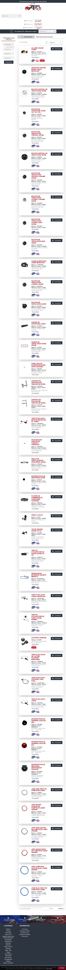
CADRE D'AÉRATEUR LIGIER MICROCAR (38, 262)
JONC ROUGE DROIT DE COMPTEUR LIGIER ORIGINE (39, 850)
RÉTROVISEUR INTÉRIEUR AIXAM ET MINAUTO (39, 575)
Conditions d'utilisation (24, 934)
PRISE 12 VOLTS (37, 515)
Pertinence (55, 42)
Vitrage (8, 952)
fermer (62, 968)
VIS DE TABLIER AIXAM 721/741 (37, 530)
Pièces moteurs (8, 946)
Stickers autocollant (8, 963)
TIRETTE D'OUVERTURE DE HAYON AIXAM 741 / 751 (38, 552)
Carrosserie (8, 932)
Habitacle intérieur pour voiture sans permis (8, 936)
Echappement (8, 941)
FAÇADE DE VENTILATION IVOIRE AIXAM (38, 343)
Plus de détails (35, 57)
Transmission (8, 939)
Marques (8, 961)
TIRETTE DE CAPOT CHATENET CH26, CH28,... (38, 679)
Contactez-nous (25, 932)
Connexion (58, 49)
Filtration (8, 929)
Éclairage (8, 948)
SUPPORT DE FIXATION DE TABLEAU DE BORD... (38, 401)
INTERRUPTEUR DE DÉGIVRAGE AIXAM (38, 477)
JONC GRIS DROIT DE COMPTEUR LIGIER (39, 790)
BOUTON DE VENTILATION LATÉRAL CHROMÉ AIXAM (38, 198)
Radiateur (8, 945)
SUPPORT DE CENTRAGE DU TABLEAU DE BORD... (38, 382)
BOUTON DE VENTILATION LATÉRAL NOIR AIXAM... (36, 221)
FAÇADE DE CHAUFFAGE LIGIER (38, 323)
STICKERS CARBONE (38, 638)
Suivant (61, 909)
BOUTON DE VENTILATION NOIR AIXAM (38, 241)
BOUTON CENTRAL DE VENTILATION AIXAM (39, 90)
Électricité (8, 943)
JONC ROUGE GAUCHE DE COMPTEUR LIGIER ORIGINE (38, 807)
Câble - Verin (8, 950)
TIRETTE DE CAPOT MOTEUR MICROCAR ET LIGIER (38, 420)
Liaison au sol (8, 934)
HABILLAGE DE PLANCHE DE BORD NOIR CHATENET (38, 365)
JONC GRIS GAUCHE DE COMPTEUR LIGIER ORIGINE (39, 829)
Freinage (8, 931)
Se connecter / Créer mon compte (26, 31)
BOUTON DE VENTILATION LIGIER (38, 303)
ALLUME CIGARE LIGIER (37, 49)
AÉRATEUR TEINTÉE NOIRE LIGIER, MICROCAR (38, 69)
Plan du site (25, 936)
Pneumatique (8, 954)
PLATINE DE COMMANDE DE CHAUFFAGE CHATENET (36, 498)
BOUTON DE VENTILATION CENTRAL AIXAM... (38, 133)
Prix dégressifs (8, 959)
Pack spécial (8, 957)
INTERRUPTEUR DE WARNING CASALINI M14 (38, 743)
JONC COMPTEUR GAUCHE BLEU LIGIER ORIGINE (39, 868)
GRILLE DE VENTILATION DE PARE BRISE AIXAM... (38, 460)
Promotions (25, 929)
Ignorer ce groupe (9, 46)
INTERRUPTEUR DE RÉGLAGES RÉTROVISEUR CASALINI (38, 766)
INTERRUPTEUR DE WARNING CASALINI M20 (38, 720)
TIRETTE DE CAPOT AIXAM (38, 700)
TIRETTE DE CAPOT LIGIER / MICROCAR (38, 595)
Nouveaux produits (25, 931)
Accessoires (8, 955)
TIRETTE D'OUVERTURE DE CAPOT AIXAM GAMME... (37, 617)
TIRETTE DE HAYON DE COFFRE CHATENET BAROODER (38, 657)
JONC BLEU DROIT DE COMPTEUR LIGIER (39, 889)
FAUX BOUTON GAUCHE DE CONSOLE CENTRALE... (36, 442)
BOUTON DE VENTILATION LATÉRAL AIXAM (37, 282)
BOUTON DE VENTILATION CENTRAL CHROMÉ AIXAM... (38, 175)
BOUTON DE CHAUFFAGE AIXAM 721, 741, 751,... (38, 110)
